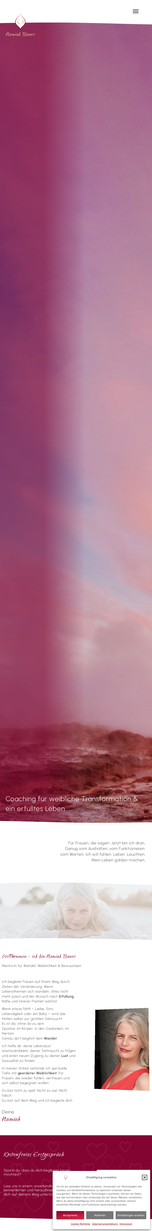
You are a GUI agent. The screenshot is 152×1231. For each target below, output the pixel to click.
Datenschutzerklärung (105, 1223)
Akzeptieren (70, 1215)
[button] (144, 1177)
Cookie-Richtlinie (80, 1223)
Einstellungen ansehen (131, 1215)
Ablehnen (99, 1215)
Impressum (126, 1223)
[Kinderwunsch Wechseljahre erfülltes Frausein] (20, 21)
